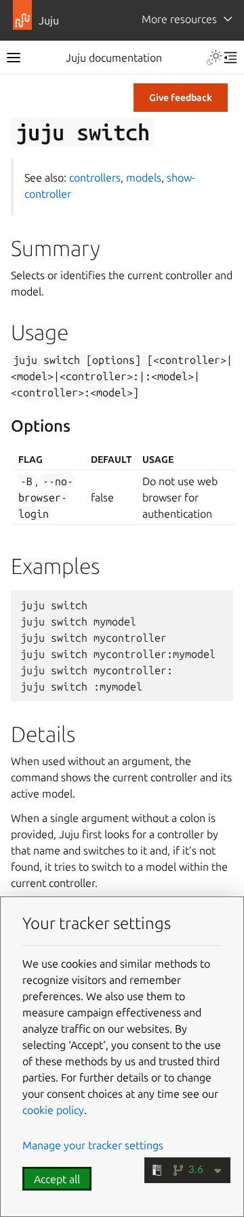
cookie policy (53, 1110)
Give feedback (180, 97)
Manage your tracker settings (92, 1145)
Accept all (57, 1179)
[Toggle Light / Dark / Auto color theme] (214, 57)
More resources (179, 19)
